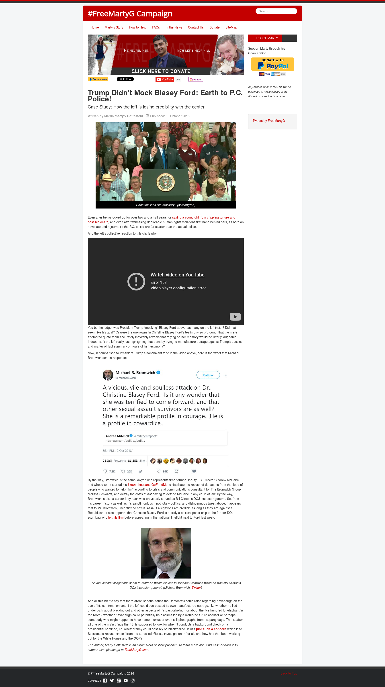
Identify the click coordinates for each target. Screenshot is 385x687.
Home (94, 27)
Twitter (196, 587)
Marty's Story (114, 27)
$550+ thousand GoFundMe (148, 484)
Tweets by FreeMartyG (269, 120)
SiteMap (231, 27)
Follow (197, 79)
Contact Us (196, 27)
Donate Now (99, 79)
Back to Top (289, 673)
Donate (214, 27)
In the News (174, 27)
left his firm (116, 517)
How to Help (137, 27)
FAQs (156, 27)
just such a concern (211, 629)
